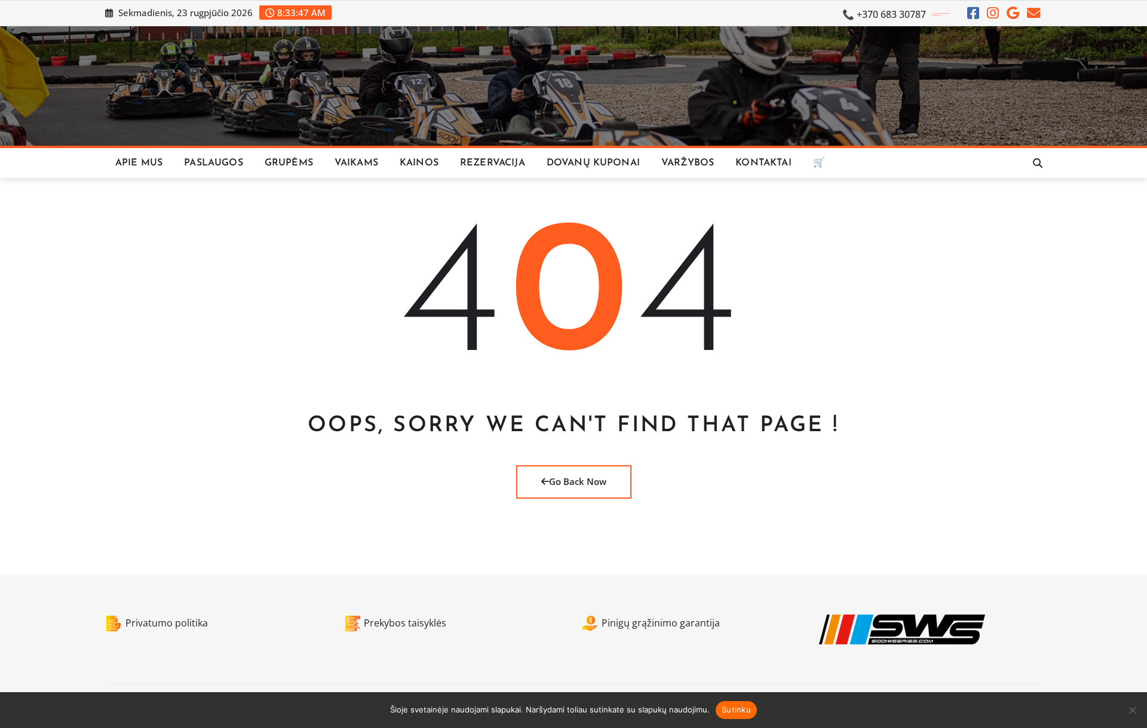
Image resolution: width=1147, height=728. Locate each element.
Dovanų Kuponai (593, 163)
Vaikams (356, 163)
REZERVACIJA (492, 163)
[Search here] (1037, 163)
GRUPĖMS (289, 163)
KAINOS (419, 163)
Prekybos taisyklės (405, 622)
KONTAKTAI (763, 163)
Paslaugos (213, 163)
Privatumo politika (166, 622)
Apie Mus (138, 163)
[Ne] (1132, 710)
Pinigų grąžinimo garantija (661, 622)
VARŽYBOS (687, 163)
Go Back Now (577, 481)
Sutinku (736, 709)
